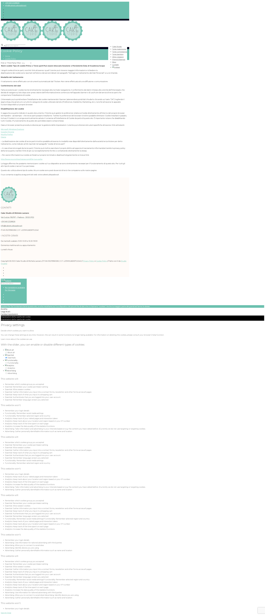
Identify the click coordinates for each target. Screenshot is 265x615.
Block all (11, 353)
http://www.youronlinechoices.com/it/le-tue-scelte (21, 159)
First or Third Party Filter (11, 63)
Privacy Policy (88, 261)
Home (7, 56)
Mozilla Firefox (7, 135)
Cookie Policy (10, 59)
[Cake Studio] (42, 40)
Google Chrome (7, 132)
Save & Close (6, 613)
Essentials (12, 358)
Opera (3, 137)
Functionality (13, 363)
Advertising (12, 373)
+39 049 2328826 (12, 3)
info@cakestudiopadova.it (15, 6)
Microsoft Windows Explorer (12, 129)
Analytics (11, 368)
